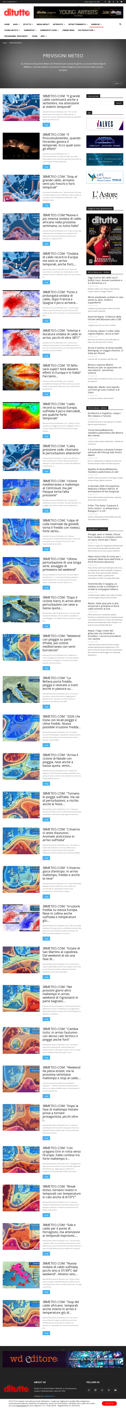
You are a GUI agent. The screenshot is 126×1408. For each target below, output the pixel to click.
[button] (120, 24)
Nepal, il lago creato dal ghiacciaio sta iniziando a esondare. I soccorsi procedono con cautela (104, 634)
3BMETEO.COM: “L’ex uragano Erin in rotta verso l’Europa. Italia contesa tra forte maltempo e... (62, 1153)
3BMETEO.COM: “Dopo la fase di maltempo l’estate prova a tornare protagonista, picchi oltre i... (60, 1113)
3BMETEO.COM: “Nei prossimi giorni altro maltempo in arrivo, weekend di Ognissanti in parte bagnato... (60, 994)
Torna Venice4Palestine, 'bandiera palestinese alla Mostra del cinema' (105, 433)
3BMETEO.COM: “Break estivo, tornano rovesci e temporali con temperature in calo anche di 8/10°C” (62, 1191)
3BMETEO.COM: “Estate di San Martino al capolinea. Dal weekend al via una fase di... (61, 953)
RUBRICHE (95, 24)
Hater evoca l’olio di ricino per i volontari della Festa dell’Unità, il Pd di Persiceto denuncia (105, 559)
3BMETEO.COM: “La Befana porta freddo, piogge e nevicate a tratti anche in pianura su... (60, 683)
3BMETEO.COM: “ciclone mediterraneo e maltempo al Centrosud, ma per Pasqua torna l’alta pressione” (61, 488)
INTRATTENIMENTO (77, 24)
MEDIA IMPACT (43, 24)
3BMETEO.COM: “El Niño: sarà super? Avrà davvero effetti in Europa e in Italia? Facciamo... (62, 370)
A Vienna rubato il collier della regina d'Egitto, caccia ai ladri (104, 332)
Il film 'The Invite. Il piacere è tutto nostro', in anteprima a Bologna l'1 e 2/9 (103, 508)
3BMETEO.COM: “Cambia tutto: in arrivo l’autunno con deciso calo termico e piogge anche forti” (60, 1034)
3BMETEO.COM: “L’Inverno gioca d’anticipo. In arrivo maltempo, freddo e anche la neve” (61, 873)
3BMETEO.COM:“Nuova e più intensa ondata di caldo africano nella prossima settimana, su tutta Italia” (62, 220)
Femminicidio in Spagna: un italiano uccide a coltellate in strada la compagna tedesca (103, 586)
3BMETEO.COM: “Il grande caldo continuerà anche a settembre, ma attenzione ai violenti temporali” (61, 101)
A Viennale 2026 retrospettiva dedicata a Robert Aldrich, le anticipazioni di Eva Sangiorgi (103, 488)
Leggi (46, 125)
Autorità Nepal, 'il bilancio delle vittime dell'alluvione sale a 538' (104, 318)
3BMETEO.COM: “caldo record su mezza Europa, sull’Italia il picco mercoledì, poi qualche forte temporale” (62, 411)
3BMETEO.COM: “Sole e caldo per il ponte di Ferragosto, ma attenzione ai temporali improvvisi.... (61, 1230)
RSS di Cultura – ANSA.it (97, 408)
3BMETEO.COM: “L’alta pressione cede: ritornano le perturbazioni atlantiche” (62, 449)
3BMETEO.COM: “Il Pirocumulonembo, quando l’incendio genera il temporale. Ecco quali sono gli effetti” (61, 141)
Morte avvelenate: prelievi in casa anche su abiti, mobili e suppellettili (105, 300)
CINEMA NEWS (68, 30)
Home (5, 43)
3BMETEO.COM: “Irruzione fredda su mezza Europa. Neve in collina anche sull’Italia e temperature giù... (61, 913)
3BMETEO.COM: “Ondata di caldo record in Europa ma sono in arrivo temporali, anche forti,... (60, 258)
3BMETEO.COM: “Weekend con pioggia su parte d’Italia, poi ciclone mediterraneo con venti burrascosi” (61, 643)
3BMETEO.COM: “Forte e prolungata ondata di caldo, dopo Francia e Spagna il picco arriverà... (60, 297)
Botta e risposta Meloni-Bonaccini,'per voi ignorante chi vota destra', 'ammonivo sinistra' (104, 368)
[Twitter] (117, 1)
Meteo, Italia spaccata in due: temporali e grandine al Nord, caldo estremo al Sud (103, 606)
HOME (7, 24)
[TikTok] (113, 1)
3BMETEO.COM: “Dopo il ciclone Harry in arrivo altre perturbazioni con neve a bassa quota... (62, 602)
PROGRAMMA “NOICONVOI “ (16, 36)
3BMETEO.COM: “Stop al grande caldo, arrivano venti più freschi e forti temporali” (60, 181)
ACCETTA (109, 1403)
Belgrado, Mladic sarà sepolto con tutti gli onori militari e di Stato (103, 390)
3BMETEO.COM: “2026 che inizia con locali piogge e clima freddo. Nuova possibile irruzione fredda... (62, 721)
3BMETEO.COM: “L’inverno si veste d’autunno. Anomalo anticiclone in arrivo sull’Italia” (61, 834)
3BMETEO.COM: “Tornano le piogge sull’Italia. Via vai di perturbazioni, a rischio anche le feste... (61, 798)
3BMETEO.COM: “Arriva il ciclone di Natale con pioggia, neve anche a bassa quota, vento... (60, 760)
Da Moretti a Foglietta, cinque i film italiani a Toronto (104, 414)
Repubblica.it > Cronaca (97, 529)
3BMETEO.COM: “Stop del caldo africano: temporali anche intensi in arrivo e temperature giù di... (61, 1307)
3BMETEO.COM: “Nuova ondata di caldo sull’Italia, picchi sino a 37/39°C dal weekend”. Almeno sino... (60, 1268)
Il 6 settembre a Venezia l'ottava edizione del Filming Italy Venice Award (105, 452)
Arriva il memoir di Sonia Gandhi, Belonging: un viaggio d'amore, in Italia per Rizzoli (105, 350)
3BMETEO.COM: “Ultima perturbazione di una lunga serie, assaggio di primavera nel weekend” (62, 564)
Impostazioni (21, 1406)
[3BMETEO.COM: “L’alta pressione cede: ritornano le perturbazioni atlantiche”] (21, 457)
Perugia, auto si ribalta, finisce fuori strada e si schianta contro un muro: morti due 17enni (105, 537)
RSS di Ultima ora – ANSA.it (99, 272)
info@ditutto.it (12, 2)
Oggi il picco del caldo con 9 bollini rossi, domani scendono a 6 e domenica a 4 (105, 280)
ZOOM (34, 36)
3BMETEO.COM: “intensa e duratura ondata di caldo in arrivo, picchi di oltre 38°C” (62, 334)
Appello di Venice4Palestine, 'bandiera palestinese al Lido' (103, 470)
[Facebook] (105, 1)
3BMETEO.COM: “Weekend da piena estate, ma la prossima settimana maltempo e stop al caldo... (62, 1072)
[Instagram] (109, 1)
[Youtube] (121, 1)
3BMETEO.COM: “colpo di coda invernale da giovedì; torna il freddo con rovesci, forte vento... (61, 525)
